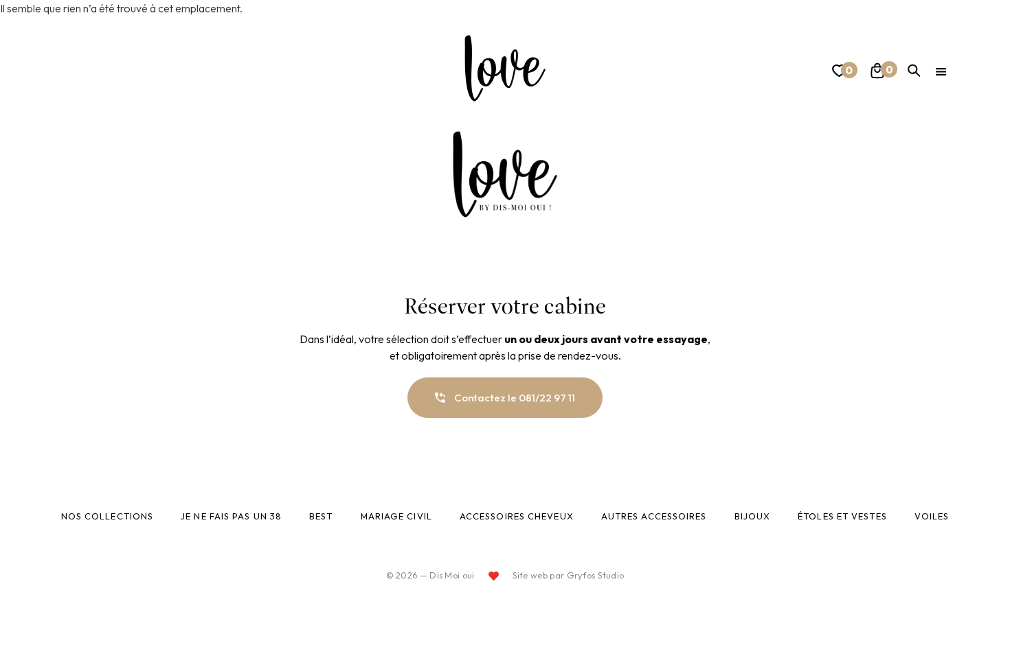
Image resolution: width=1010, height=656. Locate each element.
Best (321, 516)
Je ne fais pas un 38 (231, 516)
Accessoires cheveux (517, 516)
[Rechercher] (914, 71)
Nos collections (107, 516)
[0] (837, 73)
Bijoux (752, 516)
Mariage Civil (396, 516)
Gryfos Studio (596, 575)
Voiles (932, 516)
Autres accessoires (654, 516)
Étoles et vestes (842, 516)
